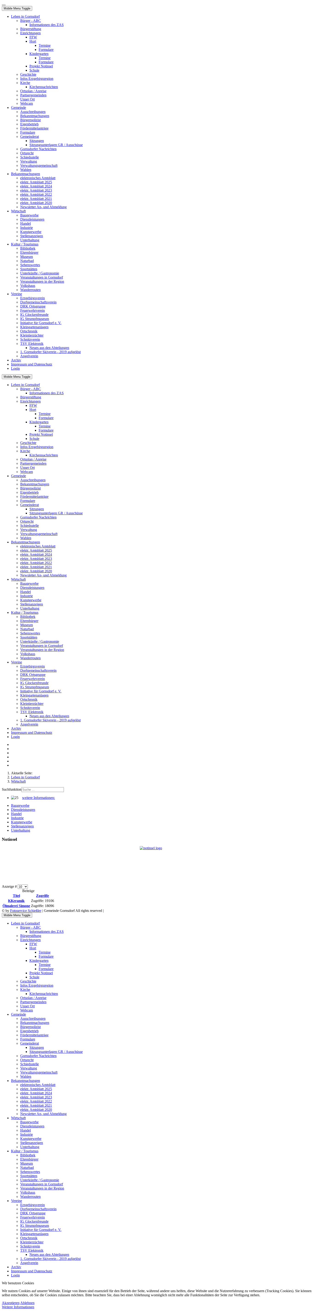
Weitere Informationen (18, 1307)
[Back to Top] (4, 5)
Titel (16, 896)
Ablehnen (27, 1303)
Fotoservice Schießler (25, 911)
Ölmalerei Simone (16, 906)
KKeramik (16, 901)
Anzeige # (10, 886)
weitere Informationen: (38, 798)
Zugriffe (42, 896)
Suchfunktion (11, 789)
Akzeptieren (11, 1303)
